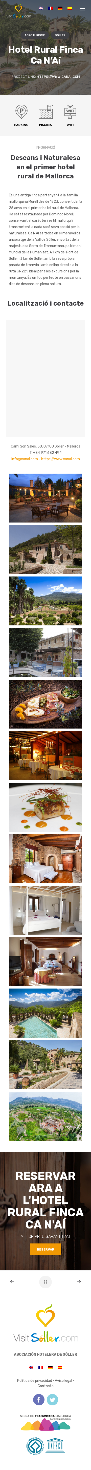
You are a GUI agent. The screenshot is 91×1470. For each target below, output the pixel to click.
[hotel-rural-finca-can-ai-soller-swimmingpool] (45, 1013)
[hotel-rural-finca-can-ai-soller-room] (45, 858)
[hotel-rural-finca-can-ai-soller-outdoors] (45, 652)
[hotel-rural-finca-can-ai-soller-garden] (45, 498)
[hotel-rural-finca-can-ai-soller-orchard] (45, 600)
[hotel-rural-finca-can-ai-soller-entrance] (45, 1064)
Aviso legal (63, 1381)
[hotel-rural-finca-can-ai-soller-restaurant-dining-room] (45, 755)
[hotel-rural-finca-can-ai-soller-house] (45, 549)
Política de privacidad (34, 1381)
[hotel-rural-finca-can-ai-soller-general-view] (45, 1116)
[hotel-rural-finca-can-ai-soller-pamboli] (45, 704)
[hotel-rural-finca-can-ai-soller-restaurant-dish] (45, 807)
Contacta (46, 1386)
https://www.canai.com (58, 77)
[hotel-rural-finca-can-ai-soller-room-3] (45, 961)
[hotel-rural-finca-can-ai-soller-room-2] (45, 910)
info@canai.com (24, 459)
